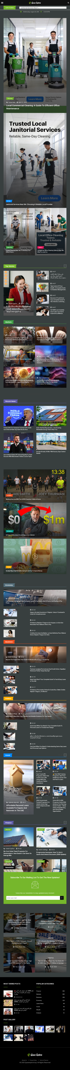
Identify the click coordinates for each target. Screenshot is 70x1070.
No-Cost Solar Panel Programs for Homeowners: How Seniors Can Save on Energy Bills (17, 853)
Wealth (50, 1009)
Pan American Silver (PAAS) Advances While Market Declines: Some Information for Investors (50, 360)
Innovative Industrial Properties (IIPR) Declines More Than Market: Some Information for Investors (48, 382)
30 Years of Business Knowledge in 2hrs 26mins (20, 535)
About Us (24, 1060)
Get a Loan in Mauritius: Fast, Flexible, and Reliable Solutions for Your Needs (28, 716)
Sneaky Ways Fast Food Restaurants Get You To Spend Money (24, 571)
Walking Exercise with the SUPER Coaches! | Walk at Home (23, 499)
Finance (50, 991)
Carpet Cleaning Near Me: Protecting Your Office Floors (40, 8)
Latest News (50, 1003)
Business (50, 997)
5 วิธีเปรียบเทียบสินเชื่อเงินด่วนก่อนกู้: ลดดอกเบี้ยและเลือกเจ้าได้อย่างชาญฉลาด (18, 309)
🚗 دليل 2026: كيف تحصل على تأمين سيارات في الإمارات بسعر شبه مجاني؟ (24, 992)
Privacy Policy (33, 1060)
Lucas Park (12, 102)
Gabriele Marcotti (13, 598)
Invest (50, 1006)
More (60, 266)
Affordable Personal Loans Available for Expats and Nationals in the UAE (17, 808)
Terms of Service (44, 1060)
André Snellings (12, 657)
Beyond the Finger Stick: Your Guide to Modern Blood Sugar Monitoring (27, 659)
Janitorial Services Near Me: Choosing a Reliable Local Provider (29, 204)
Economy (50, 1000)
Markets (50, 994)
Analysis (50, 1013)
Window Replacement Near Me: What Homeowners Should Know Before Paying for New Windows (19, 922)
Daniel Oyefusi (13, 303)
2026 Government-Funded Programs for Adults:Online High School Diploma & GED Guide (43, 804)
